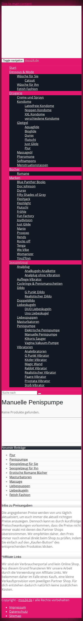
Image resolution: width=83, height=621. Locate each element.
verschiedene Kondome (42, 118)
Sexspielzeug (18, 262)
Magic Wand (33, 364)
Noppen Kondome (38, 110)
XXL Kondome (35, 114)
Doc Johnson (26, 186)
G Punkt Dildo (35, 292)
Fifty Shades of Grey (31, 195)
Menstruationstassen (32, 165)
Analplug (23, 267)
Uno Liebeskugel (37, 313)
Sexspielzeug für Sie (23, 464)
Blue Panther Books (31, 182)
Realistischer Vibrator (40, 372)
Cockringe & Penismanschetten (40, 283)
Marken (14, 178)
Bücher (14, 169)
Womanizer (25, 254)
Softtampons (26, 161)
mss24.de (32, 60)
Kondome (24, 101)
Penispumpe (26, 326)
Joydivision (24, 220)
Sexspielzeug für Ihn (23, 468)
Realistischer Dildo (38, 296)
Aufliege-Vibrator (29, 279)
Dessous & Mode (21, 72)
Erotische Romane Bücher (28, 473)
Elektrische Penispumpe (42, 330)
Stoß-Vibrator (35, 385)
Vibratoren (25, 347)
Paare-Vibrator (35, 377)
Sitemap (15, 616)
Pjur (28, 148)
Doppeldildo (26, 300)
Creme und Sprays (30, 97)
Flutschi (30, 140)
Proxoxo (23, 233)
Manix (21, 228)
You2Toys (24, 258)
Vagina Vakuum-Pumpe (42, 343)
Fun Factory (25, 216)
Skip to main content (17, 4)
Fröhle (21, 212)
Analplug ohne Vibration (42, 275)
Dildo (21, 288)
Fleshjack (23, 199)
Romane (23, 173)
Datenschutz (18, 611)
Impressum (17, 607)
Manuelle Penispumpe (41, 334)
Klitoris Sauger (35, 338)
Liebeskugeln (26, 305)
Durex (29, 135)
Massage (15, 481)
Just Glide (31, 144)
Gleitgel (22, 123)
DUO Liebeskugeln (38, 309)
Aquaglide (32, 127)
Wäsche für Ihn (28, 85)
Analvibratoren (36, 351)
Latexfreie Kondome (39, 106)
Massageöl (24, 152)
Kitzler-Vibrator (36, 360)
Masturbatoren (28, 322)
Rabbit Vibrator (36, 368)
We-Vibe (23, 250)
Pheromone (25, 156)
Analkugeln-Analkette (40, 271)
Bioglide (30, 131)
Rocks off (23, 241)
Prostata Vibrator (37, 381)
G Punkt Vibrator (37, 355)
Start (12, 68)
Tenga (21, 245)
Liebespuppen (27, 317)
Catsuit (30, 80)
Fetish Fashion (27, 89)
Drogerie (15, 93)
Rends (21, 237)
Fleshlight (24, 203)
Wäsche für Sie (27, 76)
